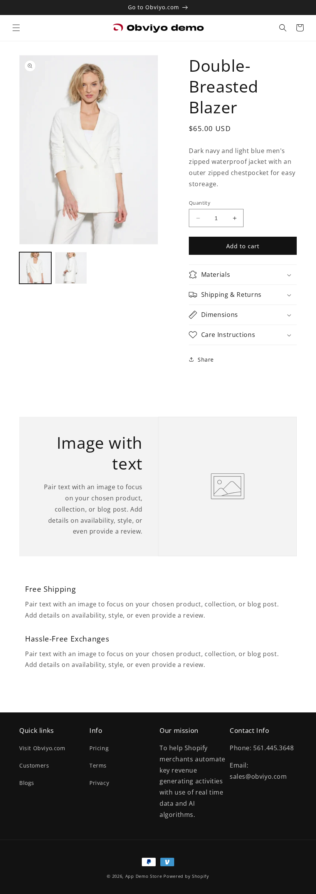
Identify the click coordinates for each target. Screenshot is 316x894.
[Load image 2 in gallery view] (71, 268)
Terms (98, 765)
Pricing (99, 748)
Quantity (199, 202)
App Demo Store (143, 876)
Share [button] (206, 359)
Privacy (99, 782)
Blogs (26, 782)
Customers (34, 765)
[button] (16, 27)
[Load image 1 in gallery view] (35, 268)
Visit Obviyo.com (42, 748)
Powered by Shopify (186, 876)
